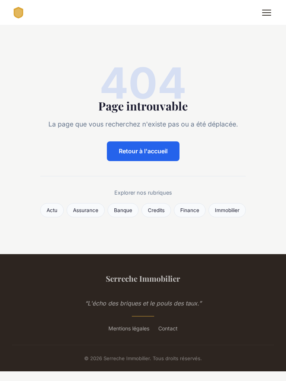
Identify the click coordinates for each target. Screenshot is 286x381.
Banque (123, 210)
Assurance (85, 210)
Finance (189, 210)
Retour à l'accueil (143, 151)
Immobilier (227, 210)
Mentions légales (128, 328)
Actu (52, 210)
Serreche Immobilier (143, 278)
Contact (168, 328)
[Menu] (266, 13)
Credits (156, 210)
